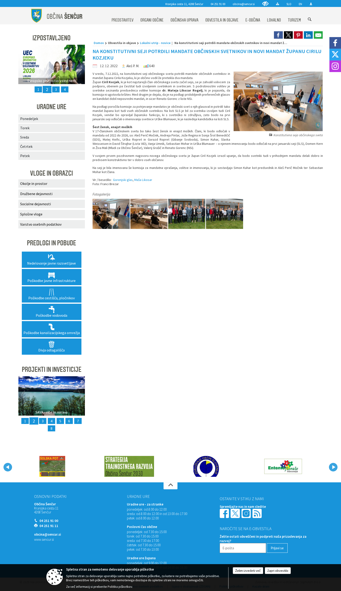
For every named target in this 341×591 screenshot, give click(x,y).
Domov (99, 43)
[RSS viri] (257, 513)
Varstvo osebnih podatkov (40, 224)
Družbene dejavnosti (36, 193)
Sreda (24, 137)
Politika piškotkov (120, 587)
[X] (335, 54)
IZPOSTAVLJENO (51, 38)
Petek (25, 155)
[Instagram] (335, 66)
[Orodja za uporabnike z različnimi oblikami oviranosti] (265, 3)
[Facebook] (335, 43)
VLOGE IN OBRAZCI (51, 173)
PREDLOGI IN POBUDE (51, 243)
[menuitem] (122, 16)
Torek (24, 128)
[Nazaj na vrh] (170, 485)
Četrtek (26, 146)
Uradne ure (138, 496)
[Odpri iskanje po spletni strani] (309, 19)
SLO (288, 4)
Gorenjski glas (123, 180)
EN (300, 4)
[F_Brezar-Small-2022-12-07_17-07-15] (111, 214)
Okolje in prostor (33, 183)
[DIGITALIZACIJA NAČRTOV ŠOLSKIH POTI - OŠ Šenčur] (52, 466)
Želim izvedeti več (248, 571)
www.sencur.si (44, 539)
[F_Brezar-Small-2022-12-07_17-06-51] (149, 214)
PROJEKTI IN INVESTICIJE (51, 369)
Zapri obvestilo (277, 571)
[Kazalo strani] (277, 3)
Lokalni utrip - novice (155, 43)
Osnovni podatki (50, 496)
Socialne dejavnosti (35, 204)
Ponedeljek (29, 118)
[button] (7, 467)
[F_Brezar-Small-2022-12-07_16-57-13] (224, 214)
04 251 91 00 (218, 4)
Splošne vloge (31, 214)
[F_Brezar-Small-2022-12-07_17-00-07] (187, 214)
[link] (278, 35)
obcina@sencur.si (244, 4)
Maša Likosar (143, 180)
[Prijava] (310, 3)
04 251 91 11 (48, 526)
